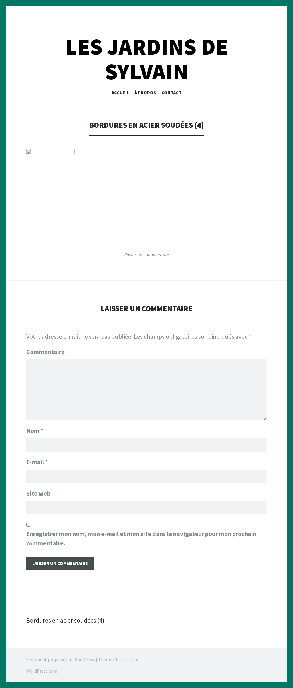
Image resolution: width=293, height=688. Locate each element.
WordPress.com (41, 671)
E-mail (37, 462)
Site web (38, 493)
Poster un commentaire (146, 254)
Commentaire (45, 352)
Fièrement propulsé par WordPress (60, 659)
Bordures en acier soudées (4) (65, 620)
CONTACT (171, 92)
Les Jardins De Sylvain (146, 59)
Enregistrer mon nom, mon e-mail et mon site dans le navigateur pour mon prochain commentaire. (141, 538)
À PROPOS (145, 92)
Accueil (120, 92)
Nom (34, 431)
